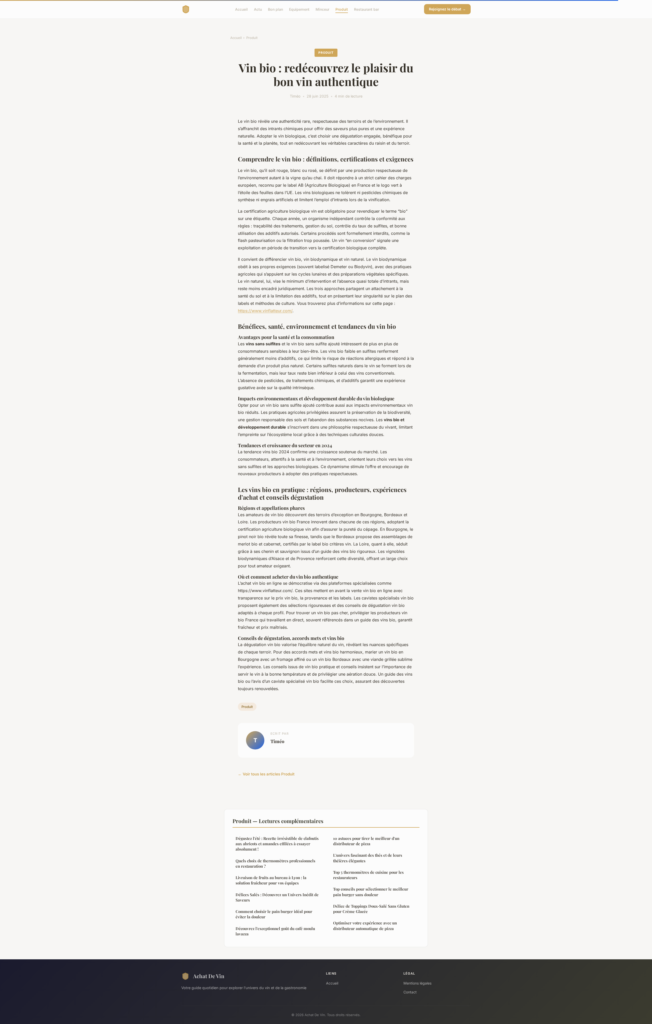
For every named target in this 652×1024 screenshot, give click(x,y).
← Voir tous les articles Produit (266, 774)
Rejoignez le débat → (447, 9)
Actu (258, 9)
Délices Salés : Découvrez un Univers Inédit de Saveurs (277, 897)
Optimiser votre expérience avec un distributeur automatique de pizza (365, 925)
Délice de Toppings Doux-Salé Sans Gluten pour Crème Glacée (371, 909)
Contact (410, 992)
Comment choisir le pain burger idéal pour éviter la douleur (274, 914)
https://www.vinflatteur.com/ (265, 310)
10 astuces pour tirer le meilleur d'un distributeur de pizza (366, 841)
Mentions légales (417, 983)
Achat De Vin (208, 975)
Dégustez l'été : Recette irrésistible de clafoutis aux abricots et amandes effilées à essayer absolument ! (277, 844)
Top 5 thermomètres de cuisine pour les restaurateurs (368, 875)
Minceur (322, 9)
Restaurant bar (366, 9)
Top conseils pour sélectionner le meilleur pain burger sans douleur (370, 891)
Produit (341, 9)
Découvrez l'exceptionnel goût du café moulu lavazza (275, 931)
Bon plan (275, 9)
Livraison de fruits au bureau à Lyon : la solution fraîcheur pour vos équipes (271, 880)
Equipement (299, 9)
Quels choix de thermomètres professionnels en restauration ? (275, 863)
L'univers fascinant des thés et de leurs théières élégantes (367, 858)
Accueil (241, 9)
